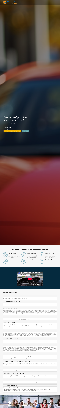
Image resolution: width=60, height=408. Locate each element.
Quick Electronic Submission (5, 261)
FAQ (46, 1)
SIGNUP (35, 1)
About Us (50, 1)
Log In (54, 1)
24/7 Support (42, 255)
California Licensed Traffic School (24, 255)
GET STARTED (41, 1)
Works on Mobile (5, 255)
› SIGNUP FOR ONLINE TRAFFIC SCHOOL (12, 131)
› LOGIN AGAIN (25, 131)
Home (32, 1)
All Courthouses (24, 261)
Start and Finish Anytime (42, 261)
